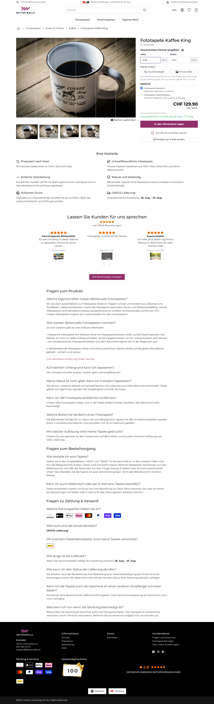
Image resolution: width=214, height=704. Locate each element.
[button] (27, 131)
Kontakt (66, 637)
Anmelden (112, 637)
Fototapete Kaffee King (94, 28)
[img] (107, 222)
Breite (173, 54)
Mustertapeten (106, 19)
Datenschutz (68, 644)
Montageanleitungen (163, 641)
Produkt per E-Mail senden (170, 139)
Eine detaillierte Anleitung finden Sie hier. (70, 359)
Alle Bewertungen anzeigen (107, 277)
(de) (174, 10)
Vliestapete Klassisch (159, 89)
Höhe (143, 54)
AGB (64, 648)
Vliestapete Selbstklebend (164, 96)
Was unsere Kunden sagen (165, 644)
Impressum (67, 641)
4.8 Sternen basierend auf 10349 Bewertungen (153, 671)
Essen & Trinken (55, 28)
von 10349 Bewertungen (107, 225)
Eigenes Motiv (130, 19)
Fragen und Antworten (164, 637)
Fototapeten (82, 19)
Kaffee (72, 28)
